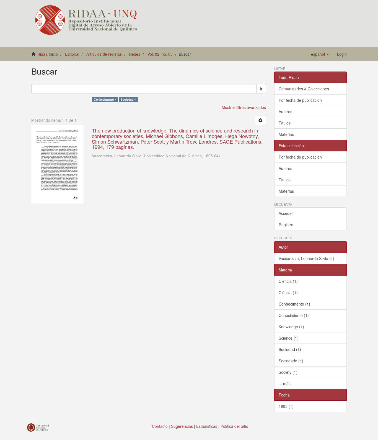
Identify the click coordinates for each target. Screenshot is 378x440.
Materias (286, 134)
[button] (320, 54)
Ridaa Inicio (47, 54)
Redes (134, 54)
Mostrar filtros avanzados (244, 107)
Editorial (72, 54)
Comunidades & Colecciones (304, 88)
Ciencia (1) (288, 281)
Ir (261, 88)
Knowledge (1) (291, 326)
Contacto (160, 426)
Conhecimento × (105, 99)
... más (285, 383)
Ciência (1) (288, 292)
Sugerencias (182, 426)
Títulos (285, 123)
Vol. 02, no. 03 (160, 54)
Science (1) (289, 338)
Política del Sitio (234, 426)
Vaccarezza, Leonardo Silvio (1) (306, 258)
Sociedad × (128, 99)
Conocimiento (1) (294, 315)
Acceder (286, 213)
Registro (286, 224)
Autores (285, 111)
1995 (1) (286, 406)
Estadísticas (206, 426)
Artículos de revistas (104, 54)
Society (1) (288, 372)
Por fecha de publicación (300, 100)
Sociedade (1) (291, 360)
